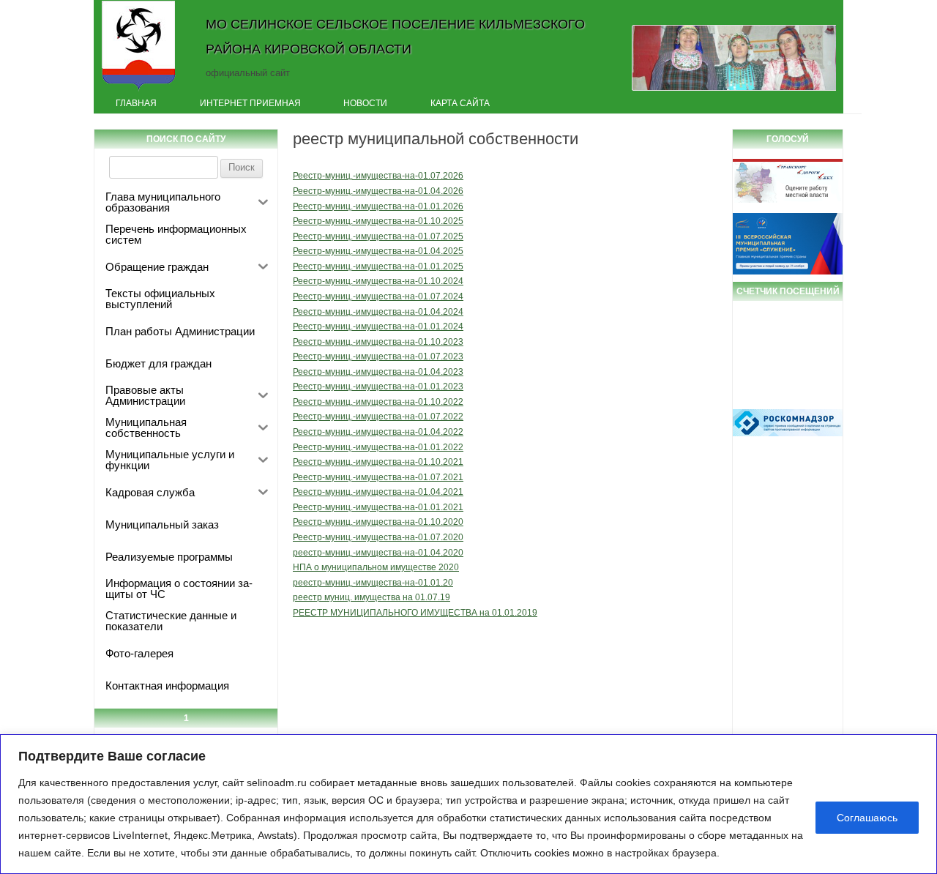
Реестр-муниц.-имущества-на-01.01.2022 (378, 447)
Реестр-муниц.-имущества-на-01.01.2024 (378, 326)
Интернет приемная (250, 103)
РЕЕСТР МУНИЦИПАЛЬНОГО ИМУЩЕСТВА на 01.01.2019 (415, 613)
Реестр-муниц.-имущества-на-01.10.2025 (378, 221)
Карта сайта (460, 103)
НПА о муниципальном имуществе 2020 (376, 567)
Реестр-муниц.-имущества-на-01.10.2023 (378, 342)
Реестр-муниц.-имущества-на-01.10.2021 (378, 462)
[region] (468, 804)
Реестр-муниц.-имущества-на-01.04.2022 (378, 432)
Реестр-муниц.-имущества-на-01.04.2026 (378, 191)
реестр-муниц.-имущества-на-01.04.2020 (378, 553)
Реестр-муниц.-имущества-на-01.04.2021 (378, 492)
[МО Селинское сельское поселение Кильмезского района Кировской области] (138, 90)
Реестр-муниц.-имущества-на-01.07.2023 (378, 356)
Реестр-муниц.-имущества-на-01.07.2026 (378, 176)
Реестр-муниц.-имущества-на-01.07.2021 (378, 477)
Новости (365, 103)
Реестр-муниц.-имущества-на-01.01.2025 (378, 266)
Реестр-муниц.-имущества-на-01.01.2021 (378, 507)
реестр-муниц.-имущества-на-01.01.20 (373, 583)
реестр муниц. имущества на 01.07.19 (371, 597)
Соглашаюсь (867, 817)
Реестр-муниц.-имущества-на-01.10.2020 (378, 522)
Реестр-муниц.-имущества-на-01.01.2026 (378, 206)
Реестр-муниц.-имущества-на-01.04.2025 (378, 251)
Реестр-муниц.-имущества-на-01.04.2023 (378, 372)
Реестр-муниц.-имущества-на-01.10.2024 (378, 281)
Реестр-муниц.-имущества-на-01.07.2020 (378, 537)
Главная (136, 103)
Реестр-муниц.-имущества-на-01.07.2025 (378, 236)
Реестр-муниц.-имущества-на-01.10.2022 (378, 402)
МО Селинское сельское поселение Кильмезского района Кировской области (395, 36)
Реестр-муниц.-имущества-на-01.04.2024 (378, 312)
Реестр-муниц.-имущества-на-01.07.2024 (378, 296)
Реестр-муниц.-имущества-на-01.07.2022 (378, 416)
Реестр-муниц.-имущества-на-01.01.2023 (378, 386)
